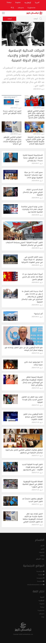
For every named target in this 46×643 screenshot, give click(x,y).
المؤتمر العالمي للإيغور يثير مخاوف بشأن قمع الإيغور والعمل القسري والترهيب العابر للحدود (35, 114)
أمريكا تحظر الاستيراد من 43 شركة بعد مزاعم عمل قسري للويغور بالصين (32, 277)
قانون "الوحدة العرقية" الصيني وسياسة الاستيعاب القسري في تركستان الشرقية (24, 244)
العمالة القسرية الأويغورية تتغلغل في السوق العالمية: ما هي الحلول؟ (32, 484)
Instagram (40, 578)
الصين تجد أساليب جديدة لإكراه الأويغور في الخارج (12, 112)
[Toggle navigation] (3, 13)
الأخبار (42, 546)
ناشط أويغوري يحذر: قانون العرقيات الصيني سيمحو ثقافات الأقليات (33, 417)
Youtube (40, 581)
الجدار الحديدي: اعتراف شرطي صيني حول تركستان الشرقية (33, 192)
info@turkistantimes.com (35, 585)
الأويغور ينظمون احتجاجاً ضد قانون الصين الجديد (32, 500)
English (18, 2)
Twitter (40, 575)
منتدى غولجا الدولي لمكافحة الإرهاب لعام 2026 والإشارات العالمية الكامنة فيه (32, 209)
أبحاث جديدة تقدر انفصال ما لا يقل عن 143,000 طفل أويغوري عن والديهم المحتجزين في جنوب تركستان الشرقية (32, 296)
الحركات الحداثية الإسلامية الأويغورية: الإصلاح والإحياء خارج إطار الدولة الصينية (26, 55)
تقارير (42, 549)
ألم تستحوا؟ (38, 313)
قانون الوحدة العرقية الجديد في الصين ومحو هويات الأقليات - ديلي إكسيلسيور (32, 467)
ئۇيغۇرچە (27, 2)
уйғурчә (21, 7)
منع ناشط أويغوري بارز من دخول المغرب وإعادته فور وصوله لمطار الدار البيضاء (24, 349)
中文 (12, 7)
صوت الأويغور (40, 559)
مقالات (42, 556)
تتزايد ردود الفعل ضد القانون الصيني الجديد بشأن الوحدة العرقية (32, 399)
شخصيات (41, 552)
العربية (37, 2)
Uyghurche (31, 7)
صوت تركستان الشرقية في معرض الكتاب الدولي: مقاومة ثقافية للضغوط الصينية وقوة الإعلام (34, 140)
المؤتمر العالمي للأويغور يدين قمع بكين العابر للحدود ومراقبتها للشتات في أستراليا (12, 140)
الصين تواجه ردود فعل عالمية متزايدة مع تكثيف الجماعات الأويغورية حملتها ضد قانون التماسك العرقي (33, 517)
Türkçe (9, 2)
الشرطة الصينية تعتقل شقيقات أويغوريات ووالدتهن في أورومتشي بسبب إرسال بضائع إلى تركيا (32, 381)
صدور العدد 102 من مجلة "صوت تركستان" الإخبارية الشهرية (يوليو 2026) (33, 175)
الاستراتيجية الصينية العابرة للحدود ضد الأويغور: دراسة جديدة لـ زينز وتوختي (33, 158)
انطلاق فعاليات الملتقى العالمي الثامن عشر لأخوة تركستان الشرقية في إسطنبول (24, 451)
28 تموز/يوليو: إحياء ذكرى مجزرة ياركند (33, 363)
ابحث (9, 18)
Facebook (40, 571)
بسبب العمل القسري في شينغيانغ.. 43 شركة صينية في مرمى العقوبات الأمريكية (32, 259)
